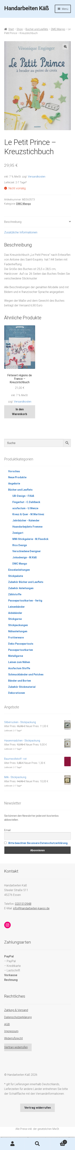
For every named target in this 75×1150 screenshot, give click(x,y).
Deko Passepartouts (20, 643)
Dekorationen (16, 692)
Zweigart (17, 532)
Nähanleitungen (17, 631)
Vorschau (14, 471)
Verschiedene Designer (26, 551)
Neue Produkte (17, 477)
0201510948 (23, 904)
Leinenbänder (16, 606)
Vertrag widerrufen (16, 1047)
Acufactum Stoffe (19, 668)
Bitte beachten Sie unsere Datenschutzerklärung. (38, 843)
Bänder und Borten (19, 680)
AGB (7, 1024)
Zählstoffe (14, 594)
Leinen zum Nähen (19, 662)
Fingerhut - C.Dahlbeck (26, 502)
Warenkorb (58, 1140)
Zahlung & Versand (16, 1010)
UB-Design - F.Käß (23, 495)
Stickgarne (15, 619)
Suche (37, 1144)
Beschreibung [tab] (12, 222)
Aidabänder (15, 613)
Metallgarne (15, 655)
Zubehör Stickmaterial (21, 686)
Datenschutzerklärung (18, 1017)
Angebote (14, 483)
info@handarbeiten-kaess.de (31, 908)
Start (11, 29)
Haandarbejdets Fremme (27, 526)
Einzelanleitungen (19, 569)
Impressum (11, 1031)
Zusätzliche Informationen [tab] (20, 232)
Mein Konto (12, 1144)
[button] (65, 47)
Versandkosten (36, 176)
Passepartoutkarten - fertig (25, 600)
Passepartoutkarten (20, 649)
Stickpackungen (18, 625)
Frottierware (16, 637)
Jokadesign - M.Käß (24, 557)
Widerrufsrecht (13, 1038)
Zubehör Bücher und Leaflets (25, 582)
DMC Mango (58, 29)
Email (7, 830)
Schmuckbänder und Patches (26, 674)
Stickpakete (15, 576)
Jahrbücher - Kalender (26, 520)
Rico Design (19, 545)
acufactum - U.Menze (25, 508)
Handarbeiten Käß (26, 8)
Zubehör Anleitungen (20, 588)
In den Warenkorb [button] (19, 412)
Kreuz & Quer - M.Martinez (28, 514)
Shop (20, 29)
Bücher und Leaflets (36, 29)
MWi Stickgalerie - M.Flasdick (30, 539)
